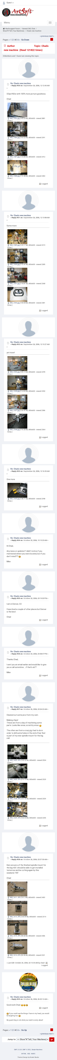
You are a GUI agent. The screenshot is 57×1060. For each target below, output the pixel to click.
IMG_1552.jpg (15, 118)
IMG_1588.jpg (15, 176)
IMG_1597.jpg (15, 410)
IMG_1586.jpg (15, 137)
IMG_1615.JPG (15, 936)
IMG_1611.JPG (15, 897)
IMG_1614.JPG (15, 955)
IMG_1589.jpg (15, 245)
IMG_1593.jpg (15, 303)
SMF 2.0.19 (17, 1049)
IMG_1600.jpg (15, 499)
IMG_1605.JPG (15, 779)
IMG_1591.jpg (15, 284)
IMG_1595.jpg (15, 372)
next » (51, 36)
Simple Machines (37, 1049)
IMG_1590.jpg (15, 264)
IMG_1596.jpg (15, 391)
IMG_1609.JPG (15, 818)
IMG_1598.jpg (15, 430)
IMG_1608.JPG (15, 799)
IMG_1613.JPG (15, 917)
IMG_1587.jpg (15, 157)
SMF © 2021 (27, 1049)
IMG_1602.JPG (15, 760)
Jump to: (11, 1039)
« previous (44, 36)
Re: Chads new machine (20, 83)
